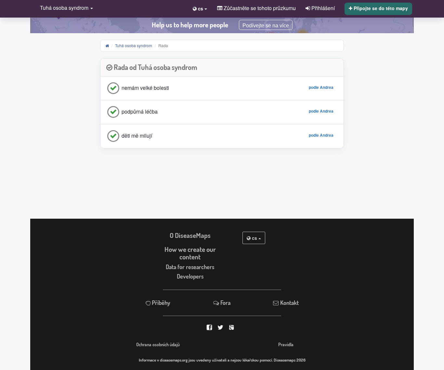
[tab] (222, 67)
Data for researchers (190, 266)
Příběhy (160, 302)
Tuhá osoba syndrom (133, 45)
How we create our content (190, 253)
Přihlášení (322, 7)
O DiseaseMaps (190, 235)
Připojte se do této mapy (380, 8)
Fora (224, 302)
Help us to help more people (190, 25)
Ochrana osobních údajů (158, 344)
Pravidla (286, 344)
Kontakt (289, 302)
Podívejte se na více (265, 25)
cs (254, 238)
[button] (65, 8)
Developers (190, 276)
